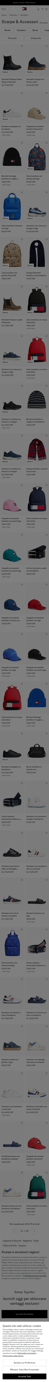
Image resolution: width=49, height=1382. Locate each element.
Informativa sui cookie (26, 1353)
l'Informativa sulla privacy (13, 1356)
